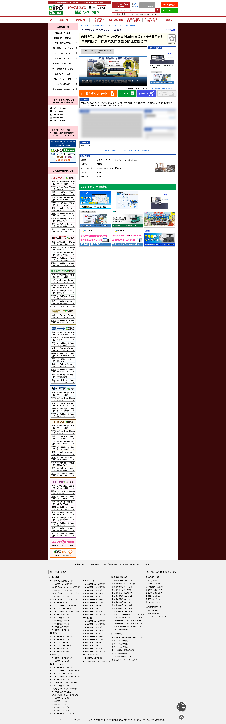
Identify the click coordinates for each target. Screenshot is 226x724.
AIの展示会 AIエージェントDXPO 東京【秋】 (66, 593)
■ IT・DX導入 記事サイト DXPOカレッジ (96, 661)
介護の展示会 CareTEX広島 (123, 605)
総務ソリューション (63, 58)
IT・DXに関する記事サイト (151, 20)
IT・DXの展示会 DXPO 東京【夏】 (62, 584)
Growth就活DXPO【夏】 (121, 641)
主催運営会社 (80, 564)
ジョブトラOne (153, 613)
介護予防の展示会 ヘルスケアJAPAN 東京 (128, 620)
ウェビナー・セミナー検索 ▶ (147, 5)
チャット (171, 112)
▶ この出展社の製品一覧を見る (162, 88)
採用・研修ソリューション (62, 48)
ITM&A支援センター (155, 602)
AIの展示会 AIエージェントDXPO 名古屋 (65, 611)
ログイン (170, 10)
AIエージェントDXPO (62, 79)
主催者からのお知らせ (61, 108)
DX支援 (106, 150)
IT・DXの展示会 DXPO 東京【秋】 (62, 590)
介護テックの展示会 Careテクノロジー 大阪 (129, 617)
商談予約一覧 (58, 117)
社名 (134, 4)
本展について (63, 20)
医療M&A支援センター (156, 593)
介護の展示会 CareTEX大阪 (123, 587)
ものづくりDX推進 (62, 84)
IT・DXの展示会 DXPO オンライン (63, 630)
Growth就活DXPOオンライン (123, 656)
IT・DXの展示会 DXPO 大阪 (60, 596)
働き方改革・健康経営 (62, 38)
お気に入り (172, 38)
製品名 (135, 6)
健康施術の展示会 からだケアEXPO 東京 (127, 626)
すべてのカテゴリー (85, 25)
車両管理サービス (116, 25)
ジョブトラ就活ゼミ (155, 610)
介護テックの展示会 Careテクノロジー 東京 (129, 614)
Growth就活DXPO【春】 (121, 647)
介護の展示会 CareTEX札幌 (123, 599)
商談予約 (145, 93)
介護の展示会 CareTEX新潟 (123, 611)
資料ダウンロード (96, 93)
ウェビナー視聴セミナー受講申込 (133, 20)
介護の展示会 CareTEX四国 (123, 608)
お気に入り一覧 (59, 120)
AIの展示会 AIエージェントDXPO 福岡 (64, 605)
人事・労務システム (63, 43)
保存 (171, 130)
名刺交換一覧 (58, 114)
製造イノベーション (63, 74)
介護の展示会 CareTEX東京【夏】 (125, 584)
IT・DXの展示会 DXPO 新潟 (60, 624)
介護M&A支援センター (156, 584)
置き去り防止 (134, 150)
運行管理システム (131, 25)
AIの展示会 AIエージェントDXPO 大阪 (64, 599)
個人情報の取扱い (111, 564)
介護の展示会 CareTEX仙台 (123, 596)
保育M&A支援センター (156, 590)
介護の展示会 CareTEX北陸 (123, 602)
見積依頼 (125, 93)
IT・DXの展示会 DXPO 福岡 (60, 602)
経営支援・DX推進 (62, 32)
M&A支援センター (154, 581)
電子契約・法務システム (62, 63)
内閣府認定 (145, 150)
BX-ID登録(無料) (170, 5)
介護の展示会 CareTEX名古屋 (124, 593)
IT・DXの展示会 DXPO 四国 (60, 627)
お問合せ (169, 20)
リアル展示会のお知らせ (98, 20)
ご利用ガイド (81, 20)
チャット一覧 (58, 111)
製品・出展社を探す (116, 20)
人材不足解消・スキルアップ (62, 89)
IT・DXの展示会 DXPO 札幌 (60, 618)
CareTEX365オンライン (122, 630)
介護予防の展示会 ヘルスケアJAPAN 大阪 (128, 623)
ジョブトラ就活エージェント (158, 617)
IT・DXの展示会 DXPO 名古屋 (61, 608)
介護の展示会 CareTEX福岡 (123, 590)
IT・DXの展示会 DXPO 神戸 (60, 621)
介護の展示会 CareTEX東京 (123, 581)
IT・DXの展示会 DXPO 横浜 (60, 614)
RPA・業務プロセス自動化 (62, 68)
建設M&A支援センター (156, 599)
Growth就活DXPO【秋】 (121, 644)
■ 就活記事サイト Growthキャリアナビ (124, 660)
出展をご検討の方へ (131, 564)
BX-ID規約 (95, 564)
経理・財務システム (63, 53)
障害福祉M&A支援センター (157, 587)
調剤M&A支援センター (156, 596)
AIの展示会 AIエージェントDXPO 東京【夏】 (66, 587)
